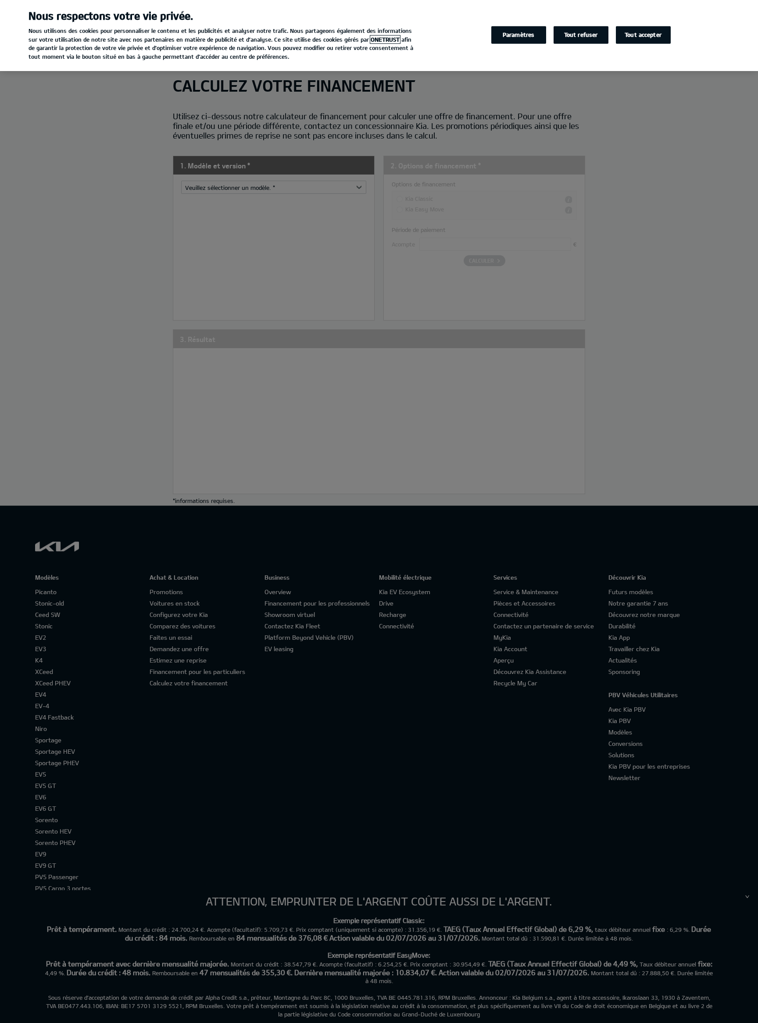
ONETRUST (385, 39)
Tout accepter (643, 34)
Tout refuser (581, 34)
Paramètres (518, 34)
